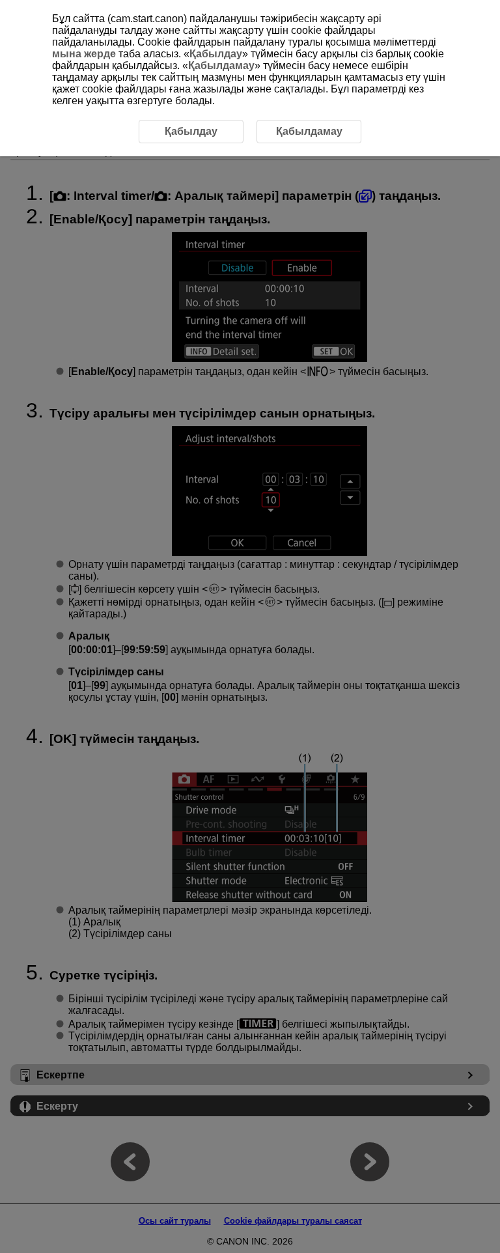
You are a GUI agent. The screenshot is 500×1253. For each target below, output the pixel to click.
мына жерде (84, 53)
